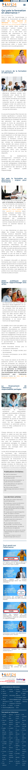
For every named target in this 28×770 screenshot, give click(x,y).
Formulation (19, 697)
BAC (4, 689)
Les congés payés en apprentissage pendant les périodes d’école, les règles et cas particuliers (14, 508)
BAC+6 (4, 705)
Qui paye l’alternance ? (18, 763)
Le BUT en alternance (11, 474)
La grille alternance (4, 716)
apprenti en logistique (13, 211)
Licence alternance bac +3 (5, 695)
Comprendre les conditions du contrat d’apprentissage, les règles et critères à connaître (14, 531)
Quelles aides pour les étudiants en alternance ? (4, 734)
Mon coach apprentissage (7, 15)
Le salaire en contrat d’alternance (11, 732)
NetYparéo (23, 1)
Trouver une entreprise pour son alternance (11, 743)
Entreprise (16, 1)
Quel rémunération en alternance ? (11, 722)
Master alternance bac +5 (5, 701)
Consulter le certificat (11, 682)
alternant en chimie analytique (12, 209)
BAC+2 (4, 691)
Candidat (7, 1)
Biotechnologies (6, 707)
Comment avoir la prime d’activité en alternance (11, 757)
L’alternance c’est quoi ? (24, 726)
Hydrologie (18, 699)
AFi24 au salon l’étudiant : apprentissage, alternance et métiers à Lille (14, 489)
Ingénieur (18, 701)
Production (18, 703)
